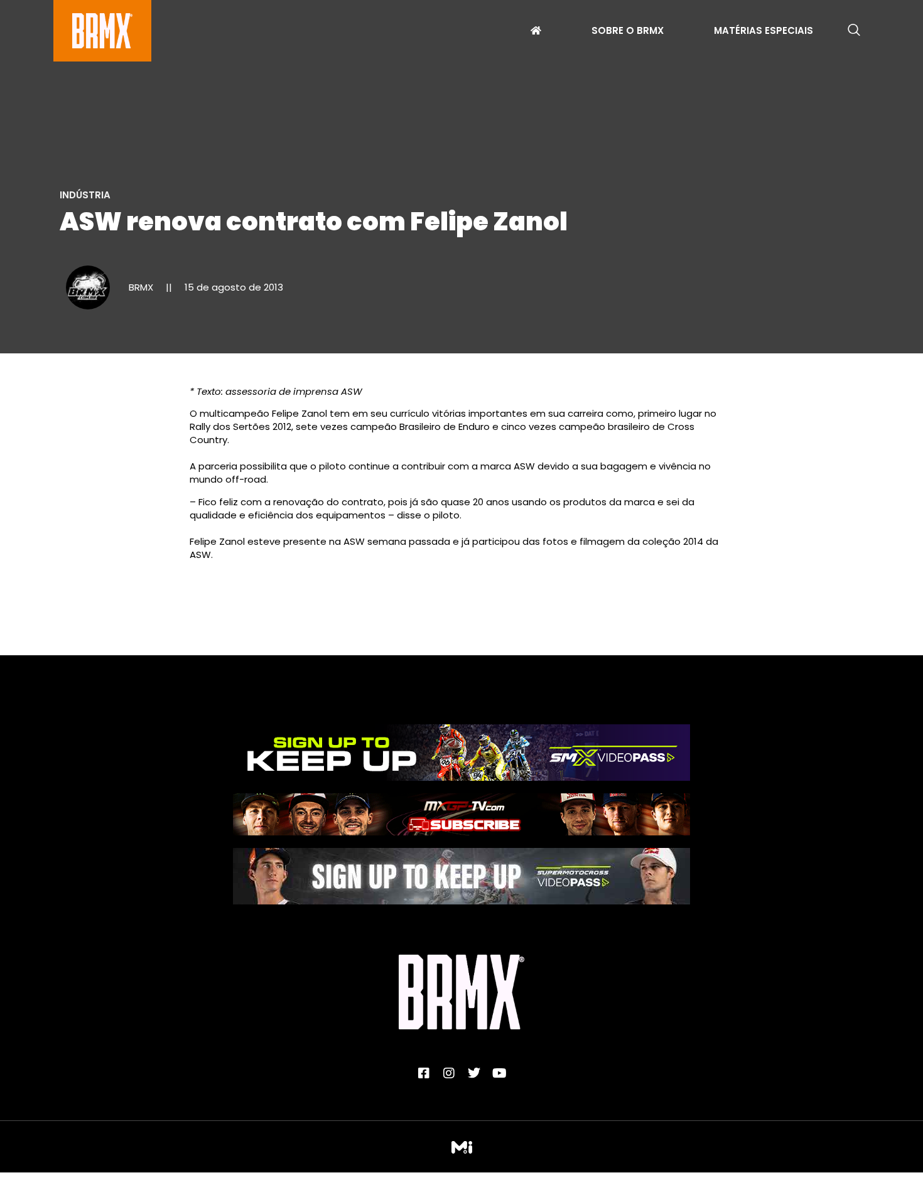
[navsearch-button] (853, 30)
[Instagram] (449, 1073)
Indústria (85, 194)
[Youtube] (499, 1073)
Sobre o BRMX (627, 32)
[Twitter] (474, 1073)
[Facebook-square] (424, 1073)
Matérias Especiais (763, 32)
